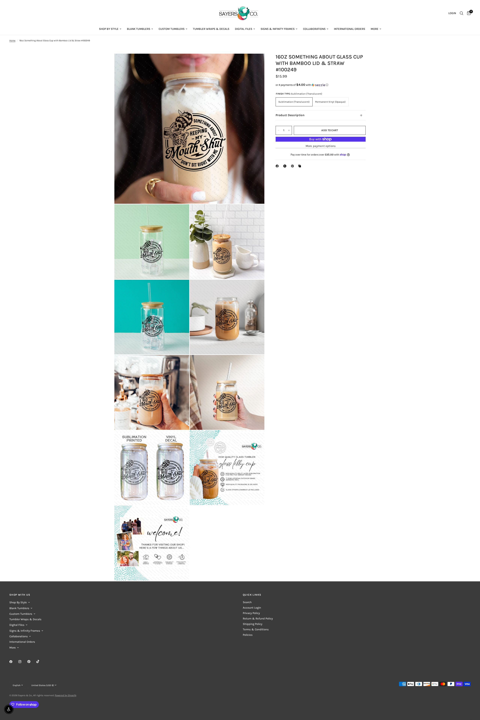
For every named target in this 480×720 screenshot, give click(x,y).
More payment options (321, 146)
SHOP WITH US (19, 595)
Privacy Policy (251, 613)
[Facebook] (13, 662)
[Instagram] (22, 662)
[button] (321, 85)
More (374, 29)
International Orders (349, 29)
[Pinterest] (31, 661)
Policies (248, 635)
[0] (468, 13)
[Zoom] (256, 61)
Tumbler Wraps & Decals (211, 29)
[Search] (461, 13)
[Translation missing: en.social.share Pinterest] (293, 166)
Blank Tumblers (138, 29)
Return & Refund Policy (258, 618)
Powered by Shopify (65, 695)
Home (12, 40)
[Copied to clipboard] (300, 166)
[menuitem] (110, 29)
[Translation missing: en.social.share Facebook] (278, 166)
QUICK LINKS (252, 595)
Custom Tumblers (171, 29)
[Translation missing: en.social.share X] (285, 166)
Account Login (252, 607)
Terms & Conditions (256, 629)
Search (247, 602)
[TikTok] (40, 661)
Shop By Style (108, 29)
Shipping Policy (252, 624)
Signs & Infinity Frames (278, 29)
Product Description (290, 115)
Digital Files (243, 29)
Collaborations (314, 29)
